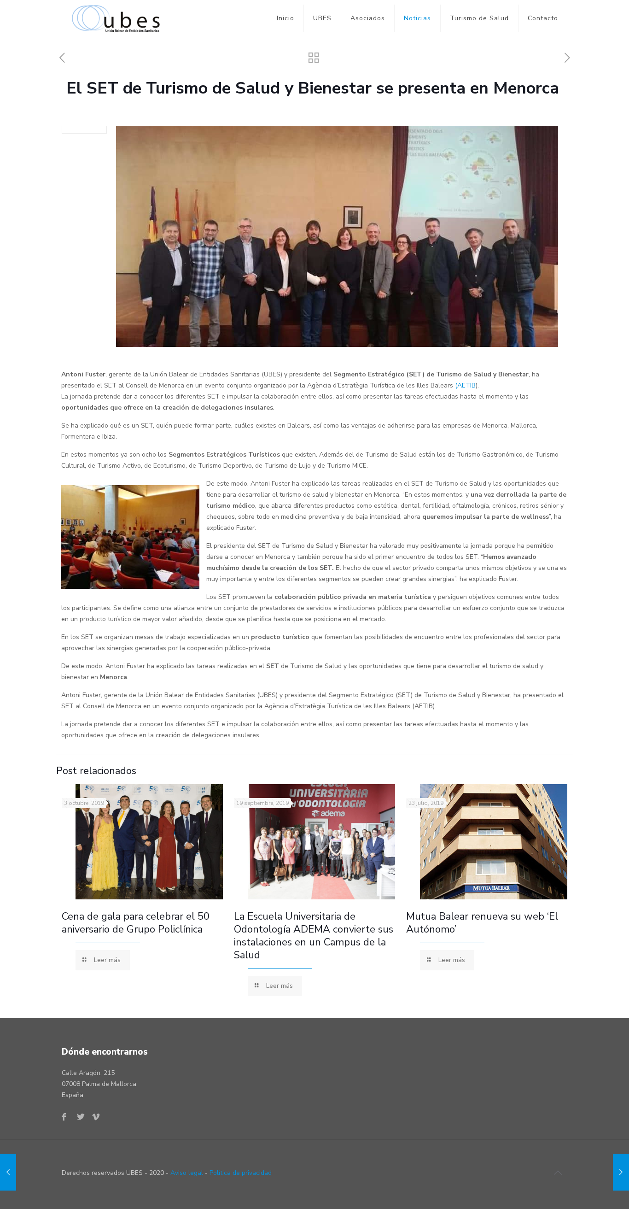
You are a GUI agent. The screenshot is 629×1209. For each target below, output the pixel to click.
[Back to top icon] (557, 1173)
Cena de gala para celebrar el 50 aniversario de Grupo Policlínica (136, 923)
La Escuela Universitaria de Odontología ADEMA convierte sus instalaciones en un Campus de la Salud (313, 936)
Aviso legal (186, 1172)
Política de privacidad (241, 1172)
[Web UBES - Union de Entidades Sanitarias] (118, 18)
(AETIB (465, 385)
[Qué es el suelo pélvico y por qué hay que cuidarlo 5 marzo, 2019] (8, 1172)
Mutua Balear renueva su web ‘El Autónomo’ (482, 923)
